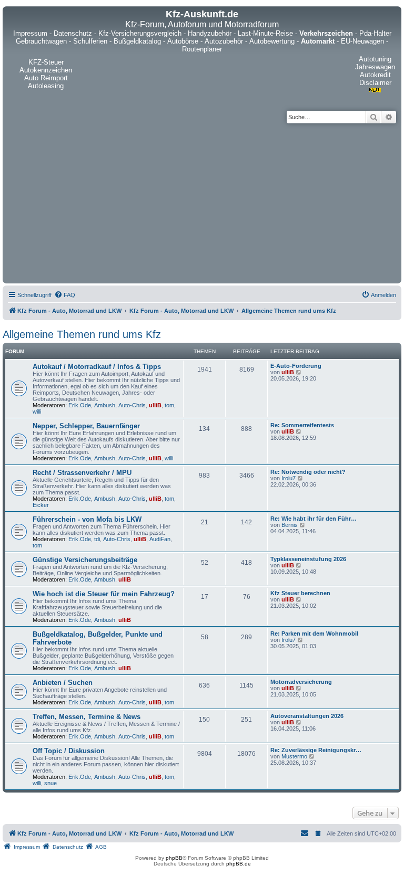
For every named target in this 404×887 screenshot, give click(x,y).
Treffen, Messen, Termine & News (86, 717)
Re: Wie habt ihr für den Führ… (313, 518)
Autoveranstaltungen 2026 (307, 716)
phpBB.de (238, 864)
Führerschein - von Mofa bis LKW (87, 519)
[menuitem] (64, 295)
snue (50, 783)
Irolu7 (288, 478)
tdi (97, 539)
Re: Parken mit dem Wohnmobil (314, 633)
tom (169, 405)
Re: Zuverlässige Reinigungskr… (315, 750)
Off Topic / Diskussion (69, 751)
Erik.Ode (79, 405)
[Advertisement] (202, 202)
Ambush (104, 405)
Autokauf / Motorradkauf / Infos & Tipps (97, 367)
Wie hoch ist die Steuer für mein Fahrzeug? (104, 594)
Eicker (41, 505)
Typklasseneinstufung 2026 (308, 559)
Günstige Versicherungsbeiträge (85, 560)
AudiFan (159, 539)
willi (37, 411)
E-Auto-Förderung (295, 366)
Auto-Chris (132, 405)
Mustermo (294, 756)
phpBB (174, 858)
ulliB (155, 405)
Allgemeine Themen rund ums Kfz (82, 334)
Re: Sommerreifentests (302, 425)
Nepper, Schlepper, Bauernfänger (86, 426)
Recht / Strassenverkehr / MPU (82, 473)
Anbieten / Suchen (63, 683)
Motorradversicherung (301, 682)
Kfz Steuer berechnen (300, 593)
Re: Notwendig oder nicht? (308, 472)
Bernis (289, 525)
